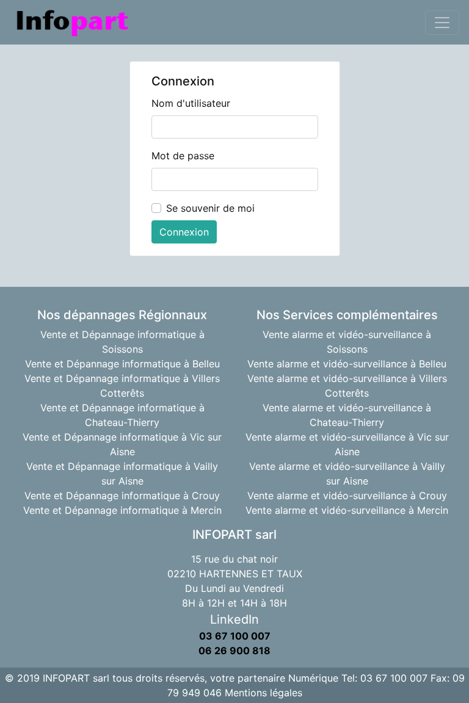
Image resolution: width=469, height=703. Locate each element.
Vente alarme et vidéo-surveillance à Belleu (346, 364)
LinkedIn (234, 619)
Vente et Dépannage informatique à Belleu (122, 364)
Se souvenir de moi (210, 208)
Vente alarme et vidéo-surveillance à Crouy (347, 495)
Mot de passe (182, 156)
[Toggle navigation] (442, 22)
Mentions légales (263, 693)
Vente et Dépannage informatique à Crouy (122, 495)
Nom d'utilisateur (190, 103)
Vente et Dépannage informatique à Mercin (122, 510)
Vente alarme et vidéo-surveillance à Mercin (346, 510)
